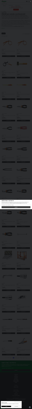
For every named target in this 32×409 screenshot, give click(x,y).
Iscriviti (16, 207)
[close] (30, 1)
